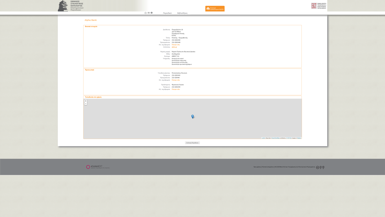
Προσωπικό (89, 70)
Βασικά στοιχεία (91, 26)
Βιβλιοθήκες (182, 13)
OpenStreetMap (276, 138)
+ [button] (85, 101)
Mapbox (299, 138)
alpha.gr (174, 47)
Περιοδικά (167, 13)
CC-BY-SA (288, 138)
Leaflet (263, 138)
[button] (192, 142)
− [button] (85, 104)
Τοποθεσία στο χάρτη (93, 97)
